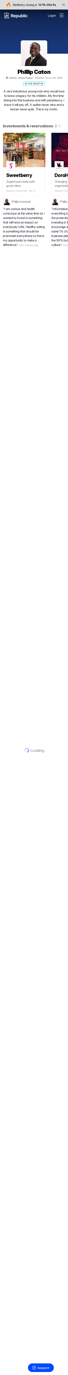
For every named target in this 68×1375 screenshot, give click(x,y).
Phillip (15, 201)
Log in (52, 15)
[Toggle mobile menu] (61, 15)
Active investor (34, 83)
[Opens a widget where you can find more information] (41, 1368)
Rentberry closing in (25, 4)
